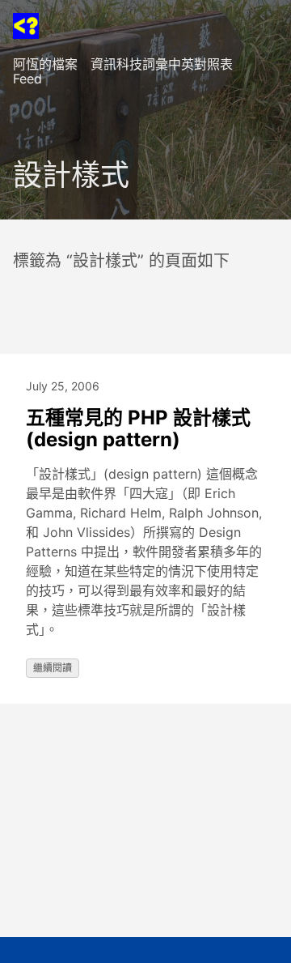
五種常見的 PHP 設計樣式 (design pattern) (138, 429)
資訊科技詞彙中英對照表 (162, 64)
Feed (27, 78)
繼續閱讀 (52, 668)
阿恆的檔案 (45, 64)
